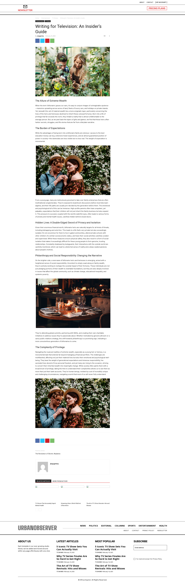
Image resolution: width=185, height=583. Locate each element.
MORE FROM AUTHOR (60, 481)
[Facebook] (37, 41)
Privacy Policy (157, 559)
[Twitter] (42, 41)
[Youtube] (37, 557)
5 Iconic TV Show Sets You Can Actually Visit (72, 548)
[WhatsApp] (52, 41)
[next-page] (40, 509)
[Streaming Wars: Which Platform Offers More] (72, 494)
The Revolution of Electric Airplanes (47, 454)
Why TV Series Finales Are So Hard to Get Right (72, 557)
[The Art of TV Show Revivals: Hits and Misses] (98, 494)
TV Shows (55, 18)
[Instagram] (26, 557)
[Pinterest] (47, 41)
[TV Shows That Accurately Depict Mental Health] (47, 494)
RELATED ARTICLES (43, 481)
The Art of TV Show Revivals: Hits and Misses (71, 567)
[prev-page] (36, 509)
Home (37, 18)
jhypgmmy (40, 36)
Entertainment (45, 18)
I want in (149, 554)
